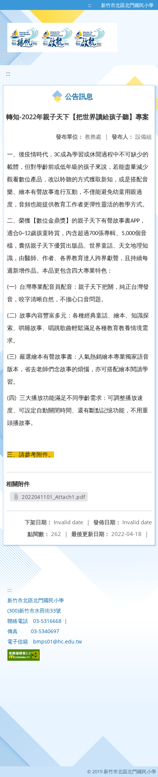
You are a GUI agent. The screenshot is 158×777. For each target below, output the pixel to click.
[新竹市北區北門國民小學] (62, 37)
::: (89, 5)
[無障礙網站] (23, 658)
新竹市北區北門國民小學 (127, 5)
